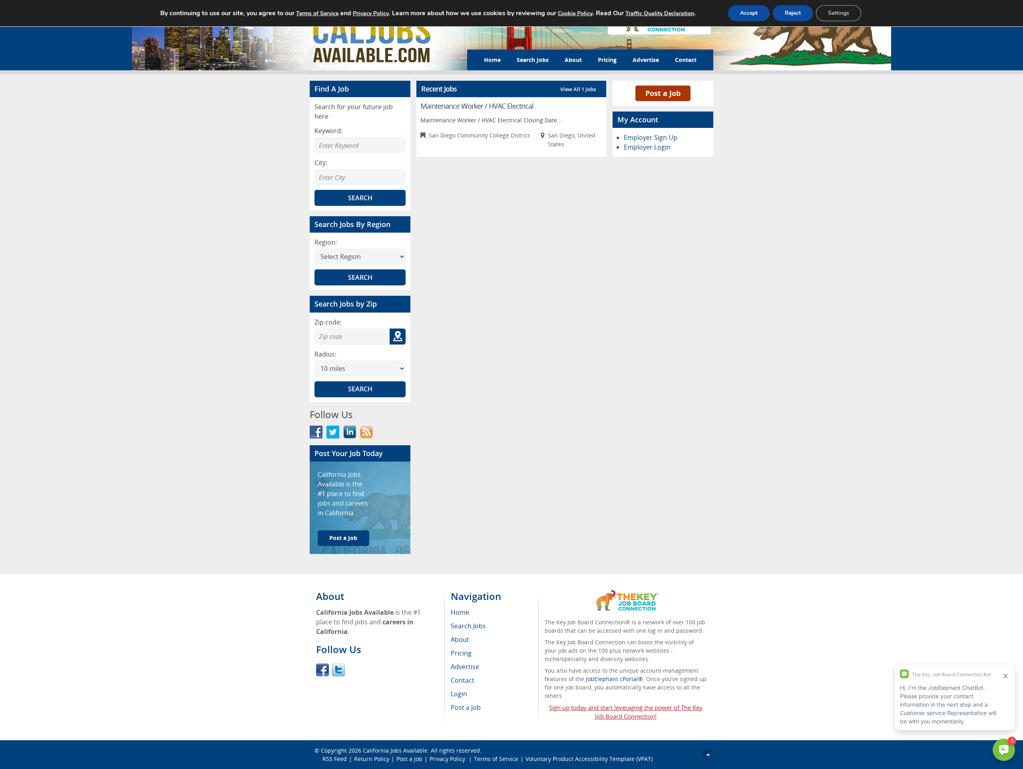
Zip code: (328, 322)
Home (492, 60)
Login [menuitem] (459, 693)
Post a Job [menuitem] (466, 707)
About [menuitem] (460, 639)
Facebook (322, 669)
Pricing (607, 60)
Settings (838, 13)
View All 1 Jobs (578, 89)
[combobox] (360, 177)
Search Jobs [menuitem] (468, 626)
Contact (686, 60)
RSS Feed (334, 759)
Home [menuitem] (460, 612)
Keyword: (328, 130)
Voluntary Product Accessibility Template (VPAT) (589, 759)
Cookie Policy (575, 13)
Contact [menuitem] (462, 680)
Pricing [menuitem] (461, 653)
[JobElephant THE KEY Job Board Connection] (625, 594)
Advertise (646, 60)
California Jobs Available (395, 750)
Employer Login (647, 147)
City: (320, 162)
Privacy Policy (448, 759)
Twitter (338, 669)
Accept (749, 13)
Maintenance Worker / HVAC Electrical (476, 106)
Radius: (325, 354)
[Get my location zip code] (398, 337)
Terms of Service (496, 759)
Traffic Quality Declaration (659, 13)
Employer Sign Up (650, 137)
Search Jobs (533, 60)
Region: (325, 242)
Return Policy (371, 759)
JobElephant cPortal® (614, 679)
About (573, 60)
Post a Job (343, 538)
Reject (793, 13)
